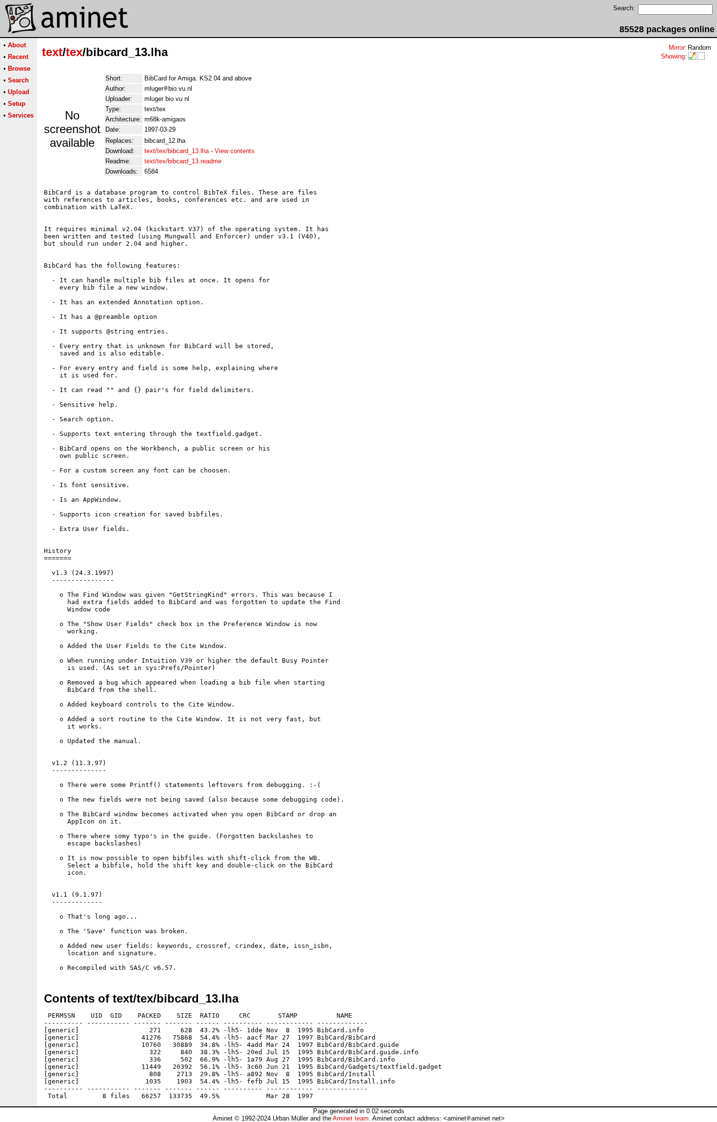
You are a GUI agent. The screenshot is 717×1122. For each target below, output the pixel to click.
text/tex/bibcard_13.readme (182, 161)
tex (74, 52)
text (52, 52)
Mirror (677, 47)
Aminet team (351, 1118)
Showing (673, 56)
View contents (235, 151)
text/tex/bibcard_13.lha (176, 151)
